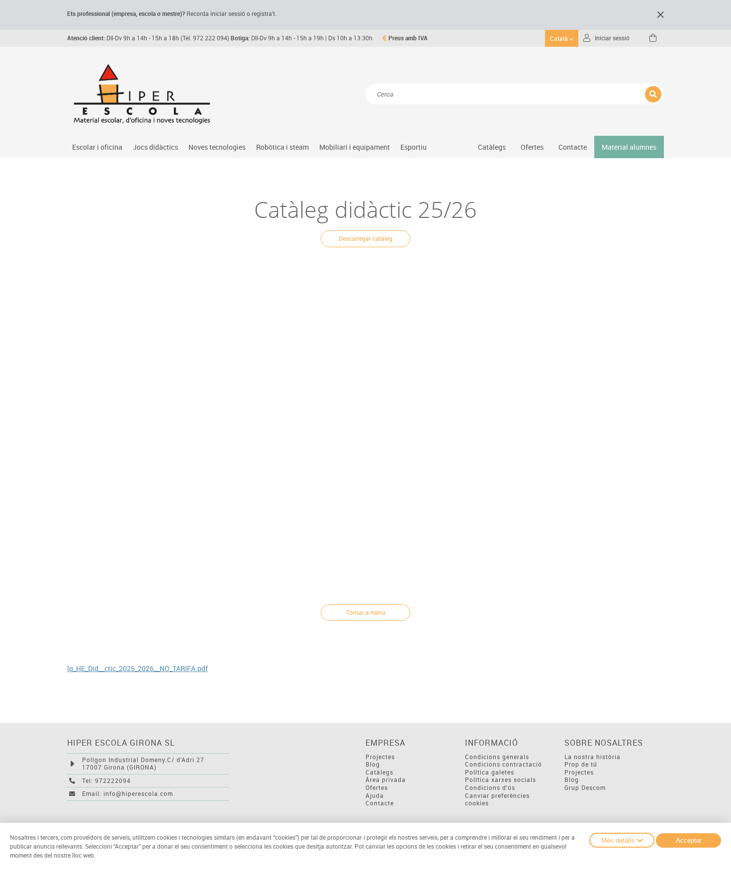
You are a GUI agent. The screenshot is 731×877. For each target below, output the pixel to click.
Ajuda (375, 795)
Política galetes (489, 772)
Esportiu (413, 147)
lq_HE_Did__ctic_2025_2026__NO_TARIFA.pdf (137, 668)
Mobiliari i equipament (354, 147)
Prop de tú (580, 764)
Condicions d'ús (490, 787)
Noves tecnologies (217, 147)
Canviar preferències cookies (497, 799)
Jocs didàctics (155, 147)
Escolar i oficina (97, 147)
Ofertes (377, 787)
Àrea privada (386, 779)
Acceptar (689, 840)
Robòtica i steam (282, 147)
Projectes (380, 757)
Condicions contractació (503, 764)
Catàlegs (492, 147)
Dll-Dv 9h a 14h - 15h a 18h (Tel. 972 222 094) (148, 38)
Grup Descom (585, 787)
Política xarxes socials (500, 779)
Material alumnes (629, 147)
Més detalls (618, 840)
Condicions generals (497, 757)
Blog (373, 764)
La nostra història (592, 757)
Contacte (572, 147)
